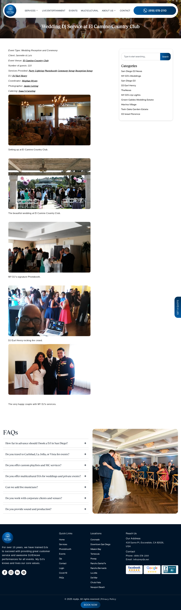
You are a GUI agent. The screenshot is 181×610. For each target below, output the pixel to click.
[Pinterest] (23, 572)
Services (30, 11)
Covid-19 (63, 573)
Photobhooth (65, 549)
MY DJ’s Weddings (131, 76)
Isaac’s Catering (27, 91)
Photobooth (51, 71)
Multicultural (89, 11)
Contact (125, 11)
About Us (107, 11)
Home (62, 539)
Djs (60, 559)
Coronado (95, 539)
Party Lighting (36, 71)
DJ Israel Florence (130, 114)
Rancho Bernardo (98, 568)
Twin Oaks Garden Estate (134, 109)
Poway (93, 559)
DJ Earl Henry (19, 76)
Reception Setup (83, 71)
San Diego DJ (128, 80)
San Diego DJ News (131, 71)
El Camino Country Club (35, 60)
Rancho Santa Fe (98, 563)
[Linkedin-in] (17, 572)
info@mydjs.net (141, 559)
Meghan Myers (29, 81)
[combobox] (140, 56)
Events (73, 11)
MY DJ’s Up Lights (130, 95)
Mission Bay (95, 549)
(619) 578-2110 (141, 555)
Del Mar (94, 578)
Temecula (94, 554)
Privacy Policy (108, 599)
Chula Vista (95, 582)
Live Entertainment (53, 11)
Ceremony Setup (66, 71)
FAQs (61, 578)
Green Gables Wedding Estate (137, 100)
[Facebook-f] (4, 572)
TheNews (126, 90)
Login (61, 568)
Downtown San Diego (100, 544)
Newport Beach (97, 587)
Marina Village (128, 104)
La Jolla (93, 573)
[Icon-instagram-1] (11, 572)
